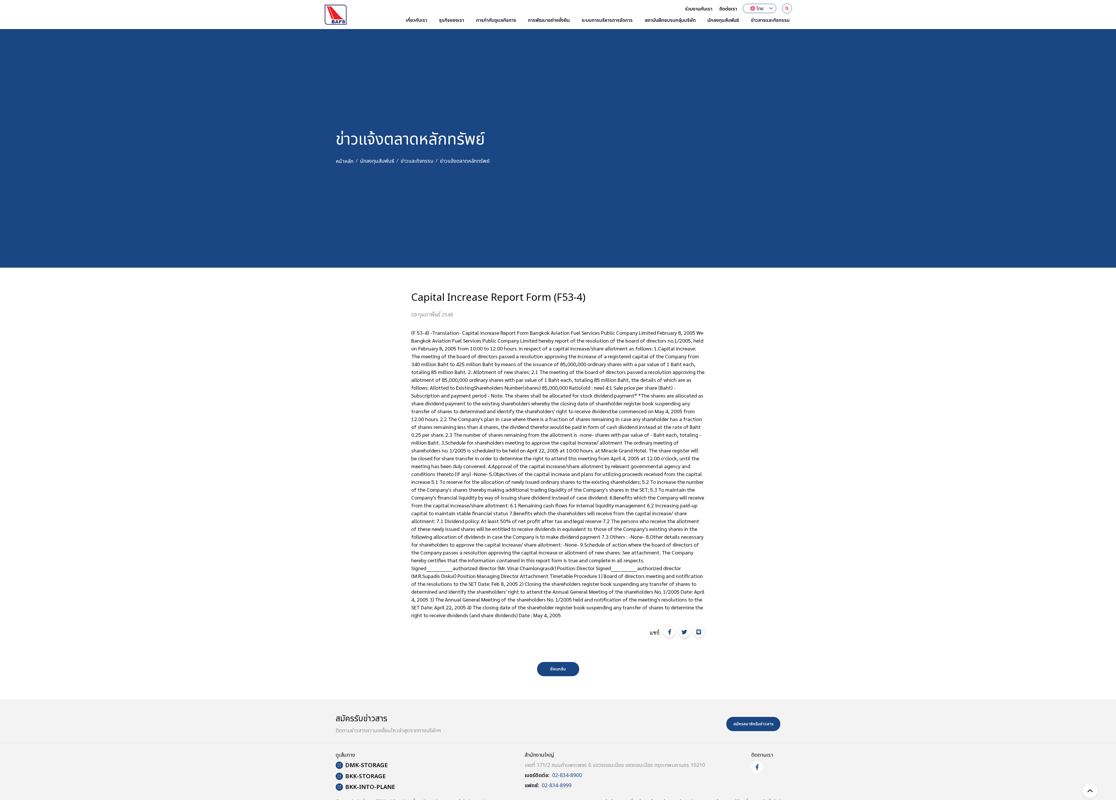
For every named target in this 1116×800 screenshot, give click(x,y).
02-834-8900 (567, 775)
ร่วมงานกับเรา (698, 9)
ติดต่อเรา (728, 9)
